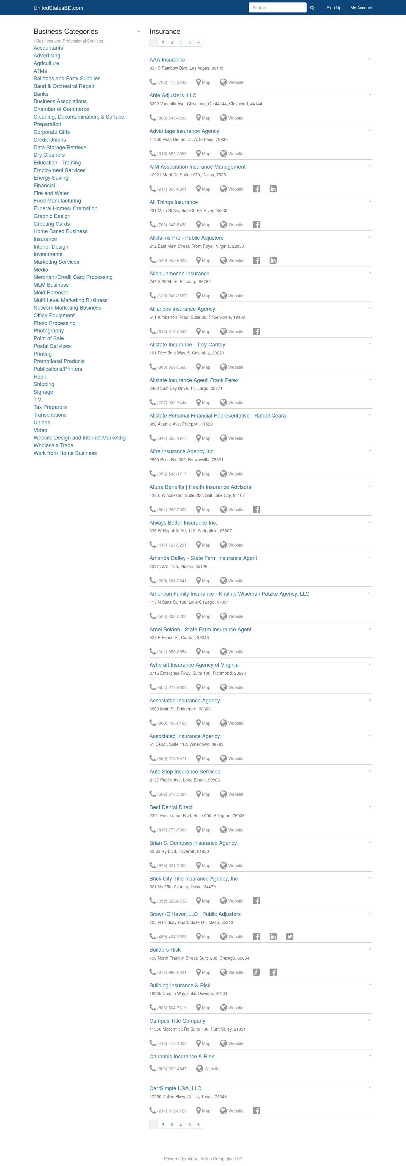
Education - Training (57, 162)
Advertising (47, 55)
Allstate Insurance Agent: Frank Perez (194, 380)
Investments (48, 254)
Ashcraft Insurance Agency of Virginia (194, 664)
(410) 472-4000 (171, 1043)
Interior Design (51, 246)
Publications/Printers (58, 368)
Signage (43, 391)
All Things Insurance (174, 201)
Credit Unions (50, 139)
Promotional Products (59, 361)
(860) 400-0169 (171, 723)
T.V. (38, 399)
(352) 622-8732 (171, 901)
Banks (41, 93)
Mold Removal (51, 292)
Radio (41, 376)
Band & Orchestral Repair (64, 86)
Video (40, 430)
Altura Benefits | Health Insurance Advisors (200, 486)
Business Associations (60, 101)
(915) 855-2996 (171, 153)
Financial (44, 185)
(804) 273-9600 (171, 687)
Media (41, 269)
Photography (49, 330)
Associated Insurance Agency (185, 700)
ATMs (40, 70)
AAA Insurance (167, 59)
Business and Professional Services (69, 41)
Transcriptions (50, 414)
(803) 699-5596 (171, 367)
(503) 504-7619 (171, 1007)
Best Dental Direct (171, 807)
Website (235, 82)
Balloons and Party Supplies (67, 78)
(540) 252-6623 (171, 260)
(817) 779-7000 (171, 830)
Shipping (44, 383)
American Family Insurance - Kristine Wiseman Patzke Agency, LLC (229, 593)
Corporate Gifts (52, 131)
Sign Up (334, 7)
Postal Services (52, 345)
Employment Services (60, 170)
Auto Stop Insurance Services (185, 771)
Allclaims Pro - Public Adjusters (187, 237)
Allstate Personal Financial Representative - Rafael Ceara (218, 415)
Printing (43, 353)
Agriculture (46, 63)
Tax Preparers (50, 406)
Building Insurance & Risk (180, 985)
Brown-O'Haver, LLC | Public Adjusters (195, 913)
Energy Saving (51, 177)
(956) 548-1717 (171, 474)
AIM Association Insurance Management (198, 166)
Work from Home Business (65, 452)
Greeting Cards (52, 223)
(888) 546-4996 (171, 118)
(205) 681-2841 (171, 580)
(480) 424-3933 (171, 936)
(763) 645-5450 (171, 224)
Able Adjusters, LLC (173, 95)
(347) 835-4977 (171, 438)
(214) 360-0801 (171, 189)
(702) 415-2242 (171, 82)
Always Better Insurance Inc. (183, 522)
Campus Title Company (177, 1020)
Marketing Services (56, 261)
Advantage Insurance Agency (184, 130)
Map (205, 82)
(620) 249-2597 (171, 296)
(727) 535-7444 (171, 402)
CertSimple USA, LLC (175, 1088)
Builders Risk (165, 949)
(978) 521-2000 (171, 865)
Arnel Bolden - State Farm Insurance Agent (200, 629)
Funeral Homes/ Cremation (65, 208)
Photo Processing (54, 323)
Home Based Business (61, 231)
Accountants (48, 47)
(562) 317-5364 (171, 794)
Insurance (45, 238)
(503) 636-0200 (171, 616)
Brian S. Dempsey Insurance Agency (193, 842)
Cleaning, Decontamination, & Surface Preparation (79, 120)
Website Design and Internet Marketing (80, 437)
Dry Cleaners (49, 154)
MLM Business (51, 284)
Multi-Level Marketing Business (71, 300)
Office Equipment (54, 315)
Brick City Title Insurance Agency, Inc (194, 878)
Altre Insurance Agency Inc (181, 451)
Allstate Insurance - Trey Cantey (187, 344)
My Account (361, 7)
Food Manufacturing (57, 200)
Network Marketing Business (67, 307)
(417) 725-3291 (171, 545)
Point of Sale (49, 338)
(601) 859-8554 (171, 652)
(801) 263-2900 (171, 509)
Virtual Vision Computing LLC (215, 1159)
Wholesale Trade (53, 445)
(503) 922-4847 (171, 1068)
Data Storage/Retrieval (61, 147)
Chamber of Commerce (61, 108)
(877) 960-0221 (171, 972)
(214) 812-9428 (171, 1111)
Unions (42, 422)
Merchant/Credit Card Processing (73, 276)
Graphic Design (52, 215)
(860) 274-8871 (171, 758)
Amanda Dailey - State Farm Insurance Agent (203, 557)
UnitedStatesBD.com (58, 7)
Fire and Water (51, 193)
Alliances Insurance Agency (182, 308)
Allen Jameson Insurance (180, 273)
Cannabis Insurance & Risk (182, 1056)
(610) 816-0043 (171, 331)
